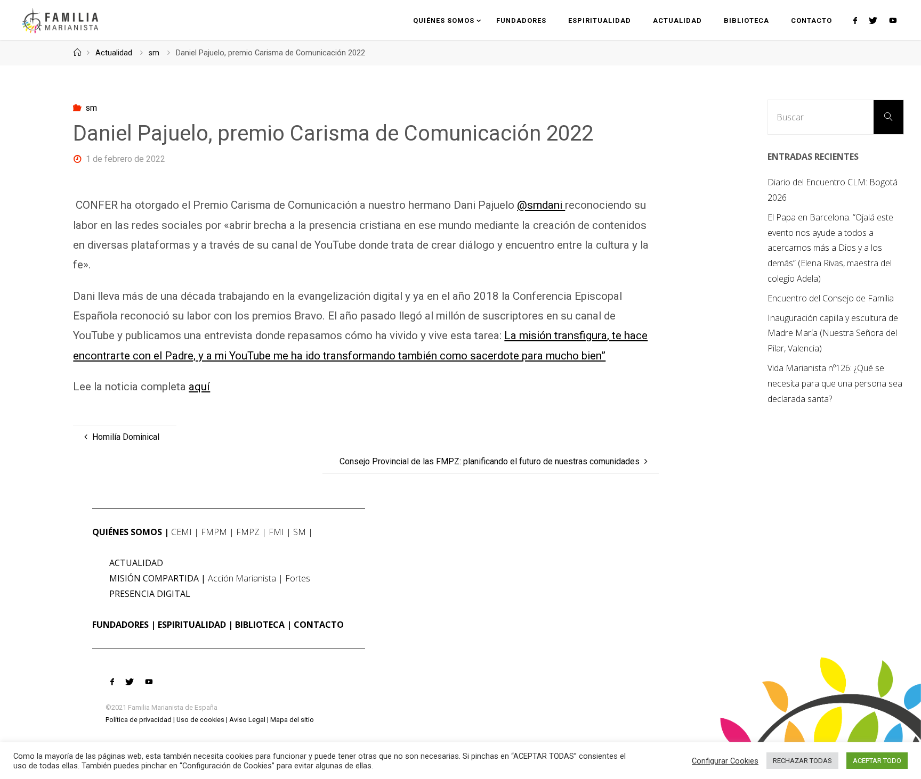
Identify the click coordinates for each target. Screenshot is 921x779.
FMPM (214, 532)
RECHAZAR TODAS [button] (802, 761)
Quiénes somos (127, 532)
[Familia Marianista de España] (60, 20)
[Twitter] (873, 20)
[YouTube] (892, 20)
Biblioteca (260, 624)
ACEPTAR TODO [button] (877, 761)
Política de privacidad (139, 720)
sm (154, 53)
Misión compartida (154, 578)
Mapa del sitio (292, 720)
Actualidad (113, 53)
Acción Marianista (242, 578)
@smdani (541, 205)
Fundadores (120, 624)
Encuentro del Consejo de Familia (831, 298)
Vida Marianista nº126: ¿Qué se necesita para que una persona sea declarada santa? (835, 383)
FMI (276, 532)
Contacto (319, 624)
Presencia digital (149, 594)
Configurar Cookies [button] (725, 761)
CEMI (181, 532)
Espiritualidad (192, 624)
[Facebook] (854, 20)
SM (299, 532)
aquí (199, 386)
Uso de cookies (200, 720)
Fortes (297, 578)
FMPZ (248, 532)
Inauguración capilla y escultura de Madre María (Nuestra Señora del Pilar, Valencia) (833, 333)
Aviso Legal (247, 720)
